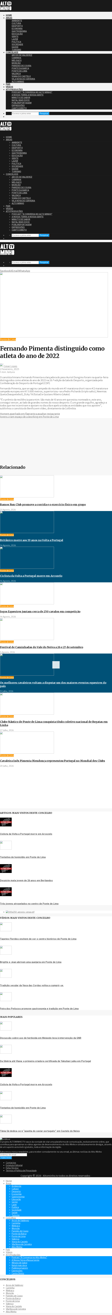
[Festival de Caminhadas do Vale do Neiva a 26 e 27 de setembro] (27, 639)
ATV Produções (14, 89)
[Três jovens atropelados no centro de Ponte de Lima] (6, 895)
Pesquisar (44, 113)
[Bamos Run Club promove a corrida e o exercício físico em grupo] (27, 496)
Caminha (16, 58)
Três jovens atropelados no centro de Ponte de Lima (29, 903)
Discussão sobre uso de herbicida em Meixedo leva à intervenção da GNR (40, 1038)
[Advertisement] (56, 438)
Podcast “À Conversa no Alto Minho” (32, 92)
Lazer (15, 39)
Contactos (11, 1162)
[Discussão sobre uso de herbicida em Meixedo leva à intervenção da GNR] (6, 1030)
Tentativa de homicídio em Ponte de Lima (23, 857)
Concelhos (12, 52)
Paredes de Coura (21, 66)
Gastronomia (19, 31)
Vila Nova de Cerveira (23, 79)
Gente (15, 36)
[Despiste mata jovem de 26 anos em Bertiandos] (6, 872)
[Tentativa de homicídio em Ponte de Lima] (6, 849)
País (8, 84)
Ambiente (17, 21)
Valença (16, 74)
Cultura (16, 23)
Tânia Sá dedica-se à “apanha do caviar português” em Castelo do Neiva (40, 1131)
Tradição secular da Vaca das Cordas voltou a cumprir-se (32, 985)
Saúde (15, 47)
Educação (17, 34)
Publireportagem (22, 103)
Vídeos (9, 87)
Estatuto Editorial (14, 1165)
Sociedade (17, 44)
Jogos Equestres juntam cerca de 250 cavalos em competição (40, 611)
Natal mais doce (21, 100)
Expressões (18, 105)
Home (9, 15)
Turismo (16, 50)
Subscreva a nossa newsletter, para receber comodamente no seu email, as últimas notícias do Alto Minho (51, 1151)
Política (16, 42)
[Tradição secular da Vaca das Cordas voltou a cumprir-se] (6, 977)
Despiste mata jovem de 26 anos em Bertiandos (26, 880)
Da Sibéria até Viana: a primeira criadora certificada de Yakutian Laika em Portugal (45, 1061)
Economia (17, 28)
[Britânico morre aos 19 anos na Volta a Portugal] (27, 532)
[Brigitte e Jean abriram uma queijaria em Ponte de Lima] (6, 954)
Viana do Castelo (21, 76)
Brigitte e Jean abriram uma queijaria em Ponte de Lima (30, 962)
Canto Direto (19, 108)
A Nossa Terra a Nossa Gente (27, 95)
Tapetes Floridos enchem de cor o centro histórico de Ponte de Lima (38, 939)
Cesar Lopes (10, 366)
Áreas (9, 18)
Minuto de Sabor (21, 97)
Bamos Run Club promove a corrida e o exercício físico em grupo (43, 504)
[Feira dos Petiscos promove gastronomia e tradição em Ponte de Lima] (6, 1000)
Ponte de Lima (19, 71)
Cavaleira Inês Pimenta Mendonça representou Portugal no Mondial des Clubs (52, 760)
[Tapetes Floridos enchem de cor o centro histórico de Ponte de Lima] (6, 930)
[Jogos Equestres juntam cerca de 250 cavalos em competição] (27, 603)
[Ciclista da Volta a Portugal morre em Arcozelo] (27, 568)
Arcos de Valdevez (22, 55)
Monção (16, 63)
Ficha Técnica (12, 1168)
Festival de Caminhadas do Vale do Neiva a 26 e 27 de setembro (41, 647)
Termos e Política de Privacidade (21, 1170)
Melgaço (17, 60)
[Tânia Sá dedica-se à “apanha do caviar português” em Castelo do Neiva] (6, 1123)
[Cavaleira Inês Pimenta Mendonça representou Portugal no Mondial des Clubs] (27, 753)
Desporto (17, 26)
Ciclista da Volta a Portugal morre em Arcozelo (31, 576)
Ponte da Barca (20, 68)
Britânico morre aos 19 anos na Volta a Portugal (31, 540)
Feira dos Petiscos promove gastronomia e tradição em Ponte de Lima (39, 1008)
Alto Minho (18, 81)
